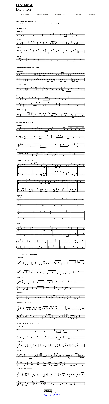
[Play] (25, 84)
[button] (21, 14)
